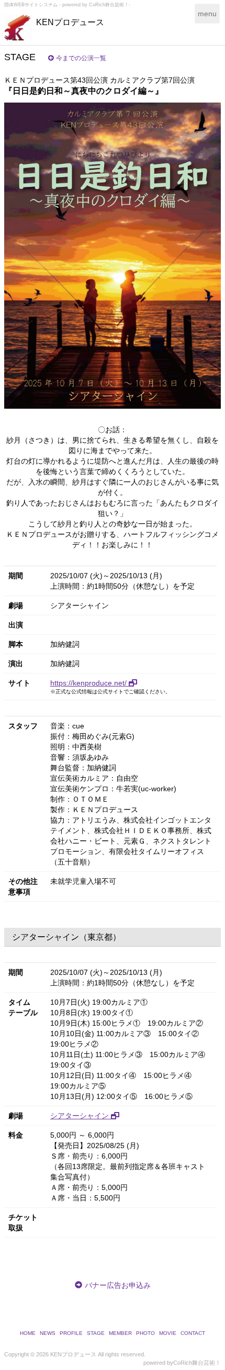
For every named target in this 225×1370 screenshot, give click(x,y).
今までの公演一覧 (81, 58)
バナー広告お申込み (118, 1285)
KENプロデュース (70, 22)
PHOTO (145, 1333)
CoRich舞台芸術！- (109, 4)
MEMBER (120, 1333)
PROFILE (71, 1333)
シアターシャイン (80, 1115)
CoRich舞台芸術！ (197, 1363)
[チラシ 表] (112, 256)
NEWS (47, 1333)
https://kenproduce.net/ (89, 683)
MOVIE (167, 1333)
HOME (28, 1333)
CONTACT (193, 1333)
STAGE (96, 1333)
